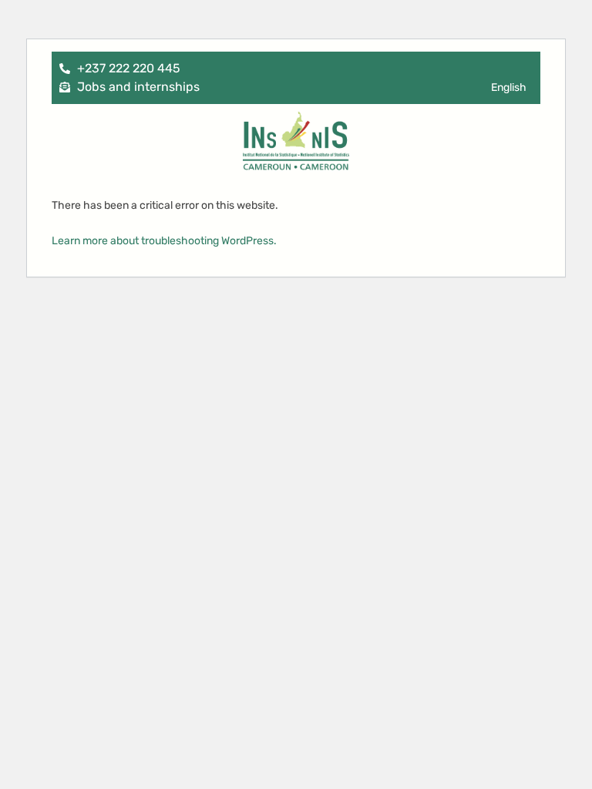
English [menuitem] (508, 87)
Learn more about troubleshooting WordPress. (164, 240)
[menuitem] (508, 88)
